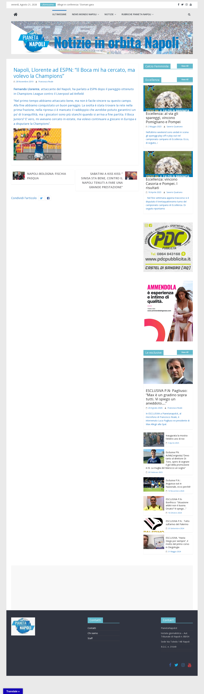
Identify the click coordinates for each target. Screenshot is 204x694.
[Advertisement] (102, 587)
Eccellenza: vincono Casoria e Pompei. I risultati (161, 183)
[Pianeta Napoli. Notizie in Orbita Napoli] (15, 15)
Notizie (109, 14)
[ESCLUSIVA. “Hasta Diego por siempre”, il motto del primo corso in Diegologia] (153, 537)
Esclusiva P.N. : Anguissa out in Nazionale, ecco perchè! (178, 483)
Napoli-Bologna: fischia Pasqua (46, 176)
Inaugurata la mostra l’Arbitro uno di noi (176, 437)
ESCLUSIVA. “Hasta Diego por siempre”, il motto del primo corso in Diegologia (177, 542)
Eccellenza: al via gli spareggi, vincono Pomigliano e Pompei (163, 117)
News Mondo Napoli (84, 14)
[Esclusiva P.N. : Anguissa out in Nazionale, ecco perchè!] (153, 479)
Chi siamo (93, 633)
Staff (90, 638)
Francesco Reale (46, 81)
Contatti (92, 628)
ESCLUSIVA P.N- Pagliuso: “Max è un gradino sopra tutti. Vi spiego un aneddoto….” (166, 396)
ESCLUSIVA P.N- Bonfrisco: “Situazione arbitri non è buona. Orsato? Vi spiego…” (177, 504)
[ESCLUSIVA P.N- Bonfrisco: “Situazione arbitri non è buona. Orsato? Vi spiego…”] (153, 498)
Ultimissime (59, 14)
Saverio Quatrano (175, 126)
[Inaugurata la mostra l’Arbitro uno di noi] (153, 435)
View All (184, 66)
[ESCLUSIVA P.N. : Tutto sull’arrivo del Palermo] (153, 520)
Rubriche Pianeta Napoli (136, 14)
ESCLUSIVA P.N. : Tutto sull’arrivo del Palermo (177, 523)
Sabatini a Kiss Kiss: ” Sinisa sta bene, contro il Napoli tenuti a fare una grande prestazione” (102, 180)
